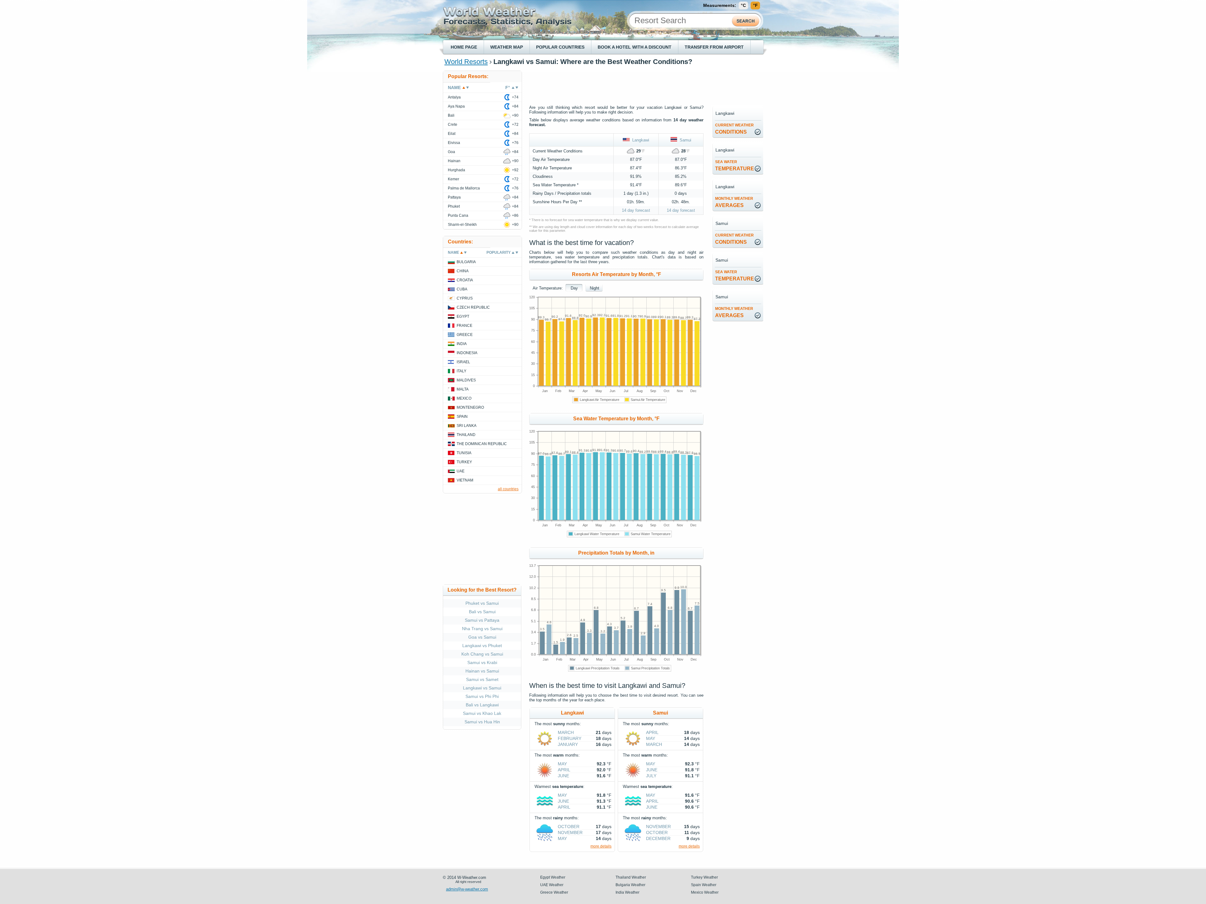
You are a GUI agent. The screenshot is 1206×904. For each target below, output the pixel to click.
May (562, 763)
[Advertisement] (643, 85)
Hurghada (456, 170)
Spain (462, 416)
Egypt (463, 316)
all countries (508, 489)
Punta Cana (458, 215)
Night (594, 288)
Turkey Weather (704, 877)
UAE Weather (551, 885)
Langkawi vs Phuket (482, 645)
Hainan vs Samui (482, 670)
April (564, 769)
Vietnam (465, 480)
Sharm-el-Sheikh (462, 224)
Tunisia (464, 453)
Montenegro (470, 407)
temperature (734, 165)
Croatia (465, 280)
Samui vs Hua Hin (482, 721)
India (462, 344)
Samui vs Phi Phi (482, 696)
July (651, 775)
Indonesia (467, 353)
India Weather (627, 892)
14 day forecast (636, 210)
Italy (461, 371)
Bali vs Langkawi (482, 704)
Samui (684, 140)
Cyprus (465, 298)
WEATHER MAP (506, 47)
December (658, 838)
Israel (463, 362)
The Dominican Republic (482, 444)
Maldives (466, 380)
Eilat (451, 133)
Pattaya (454, 197)
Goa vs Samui (482, 637)
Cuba (462, 289)
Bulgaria (466, 262)
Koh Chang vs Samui (482, 654)
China (463, 271)
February (569, 738)
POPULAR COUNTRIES (560, 47)
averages (734, 202)
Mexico (464, 398)
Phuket (454, 206)
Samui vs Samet (482, 679)
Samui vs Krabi (482, 662)
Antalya (454, 97)
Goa (451, 152)
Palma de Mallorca (464, 188)
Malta (463, 389)
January (568, 744)
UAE (460, 471)
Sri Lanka (466, 425)
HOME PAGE (464, 47)
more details (600, 846)
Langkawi (639, 140)
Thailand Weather (631, 877)
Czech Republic (473, 307)
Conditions (734, 129)
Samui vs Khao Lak (482, 713)
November (570, 832)
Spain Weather (703, 885)
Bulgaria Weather (630, 885)
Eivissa (454, 143)
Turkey (464, 462)
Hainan (454, 161)
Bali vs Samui (482, 611)
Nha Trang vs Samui (482, 628)
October (568, 826)
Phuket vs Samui (482, 603)
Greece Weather (554, 892)
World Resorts (466, 62)
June (563, 775)
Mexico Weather (705, 892)
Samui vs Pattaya (482, 620)
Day (574, 288)
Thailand (466, 435)
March (566, 732)
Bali (451, 115)
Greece (465, 334)
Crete (452, 124)
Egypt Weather (552, 877)
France (464, 325)
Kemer (453, 179)
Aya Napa (456, 106)
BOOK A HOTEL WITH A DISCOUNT (634, 47)
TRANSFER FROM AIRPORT (714, 47)
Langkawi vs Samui (482, 687)
